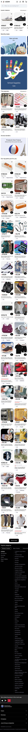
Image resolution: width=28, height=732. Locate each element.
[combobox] (14, 6)
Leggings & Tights (19, 640)
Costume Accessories (20, 624)
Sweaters (17, 594)
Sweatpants (17, 632)
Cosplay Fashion (18, 570)
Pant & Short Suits (19, 613)
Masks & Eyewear (19, 685)
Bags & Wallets (4, 559)
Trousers (17, 560)
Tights (16, 636)
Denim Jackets (18, 679)
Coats (16, 622)
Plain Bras (17, 628)
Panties (16, 646)
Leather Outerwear (19, 683)
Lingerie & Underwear (20, 572)
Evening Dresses (18, 600)
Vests (16, 690)
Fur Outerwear (18, 653)
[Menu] (1, 1)
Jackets (16, 590)
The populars (5, 91)
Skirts (16, 592)
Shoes (2, 557)
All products (23, 10)
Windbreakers (18, 638)
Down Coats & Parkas (20, 626)
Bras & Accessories (19, 598)
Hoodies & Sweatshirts (20, 564)
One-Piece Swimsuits (20, 644)
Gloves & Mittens (19, 681)
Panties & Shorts (18, 675)
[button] (2, 700)
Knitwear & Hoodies (19, 556)
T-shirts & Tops (18, 554)
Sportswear (17, 585)
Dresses (16, 558)
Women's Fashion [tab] (6, 548)
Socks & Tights (18, 574)
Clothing (3, 551)
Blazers (16, 651)
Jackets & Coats (18, 566)
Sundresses (17, 630)
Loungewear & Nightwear (21, 577)
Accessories (3, 553)
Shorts (16, 609)
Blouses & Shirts (18, 568)
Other (2, 561)
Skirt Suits (17, 677)
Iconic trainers (5, 10)
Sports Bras (17, 666)
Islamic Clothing (18, 655)
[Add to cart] (11, 24)
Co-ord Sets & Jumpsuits (20, 575)
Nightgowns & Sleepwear (21, 662)
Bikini (16, 619)
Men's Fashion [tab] (16, 548)
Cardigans (17, 617)
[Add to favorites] (11, 14)
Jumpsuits (17, 657)
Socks (16, 583)
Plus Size (3, 555)
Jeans (16, 602)
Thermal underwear (19, 692)
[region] (14, 21)
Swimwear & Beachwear (20, 586)
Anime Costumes (19, 647)
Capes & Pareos (18, 670)
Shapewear (17, 664)
